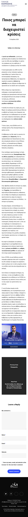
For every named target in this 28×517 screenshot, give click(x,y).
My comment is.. (6, 410)
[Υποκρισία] (14, 366)
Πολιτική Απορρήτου (21, 506)
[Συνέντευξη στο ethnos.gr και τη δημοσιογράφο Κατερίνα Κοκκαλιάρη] (14, 385)
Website (4, 452)
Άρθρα (14, 14)
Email (4, 443)
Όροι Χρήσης (5, 506)
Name (4, 435)
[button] (26, 4)
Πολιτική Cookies (12, 506)
